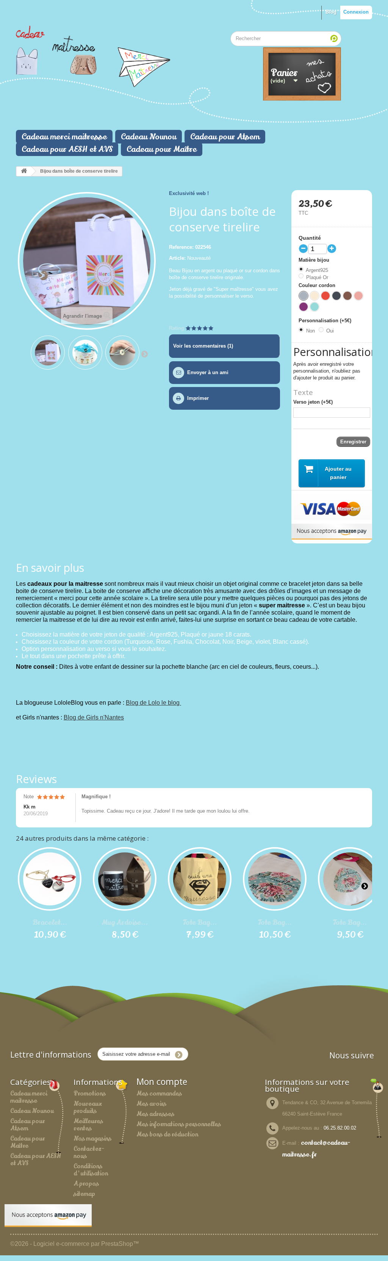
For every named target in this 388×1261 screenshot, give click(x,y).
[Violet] (303, 307)
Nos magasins (92, 1139)
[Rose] (358, 296)
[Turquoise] (314, 307)
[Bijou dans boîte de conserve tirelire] (48, 353)
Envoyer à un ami (207, 372)
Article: (177, 258)
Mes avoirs (151, 1104)
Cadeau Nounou (148, 136)
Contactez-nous (89, 1152)
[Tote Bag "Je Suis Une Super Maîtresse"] (199, 879)
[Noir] (336, 296)
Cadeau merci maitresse (64, 136)
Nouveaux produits (88, 1107)
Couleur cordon (318, 285)
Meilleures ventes (88, 1125)
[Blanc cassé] (314, 296)
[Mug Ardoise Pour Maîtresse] (124, 879)
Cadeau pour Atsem (225, 136)
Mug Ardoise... (125, 922)
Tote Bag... (200, 922)
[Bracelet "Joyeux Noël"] (49, 879)
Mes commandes (159, 1093)
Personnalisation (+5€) (326, 320)
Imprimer (198, 398)
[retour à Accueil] (24, 171)
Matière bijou (315, 260)
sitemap (84, 1194)
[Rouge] (325, 296)
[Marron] (347, 296)
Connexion (356, 12)
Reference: (181, 247)
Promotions (90, 1093)
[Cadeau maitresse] (71, 50)
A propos (86, 1184)
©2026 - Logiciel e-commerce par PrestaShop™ (74, 1244)
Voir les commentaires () (203, 346)
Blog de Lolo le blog (153, 702)
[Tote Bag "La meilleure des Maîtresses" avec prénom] (274, 879)
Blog (330, 12)
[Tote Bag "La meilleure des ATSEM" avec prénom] (349, 879)
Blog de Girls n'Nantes (94, 717)
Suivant (144, 353)
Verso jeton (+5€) (313, 402)
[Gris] (303, 296)
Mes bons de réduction (167, 1134)
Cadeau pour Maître (162, 149)
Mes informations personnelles (178, 1124)
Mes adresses (155, 1114)
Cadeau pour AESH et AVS (67, 149)
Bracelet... (50, 922)
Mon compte (161, 1082)
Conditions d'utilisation (91, 1170)
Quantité (310, 238)
